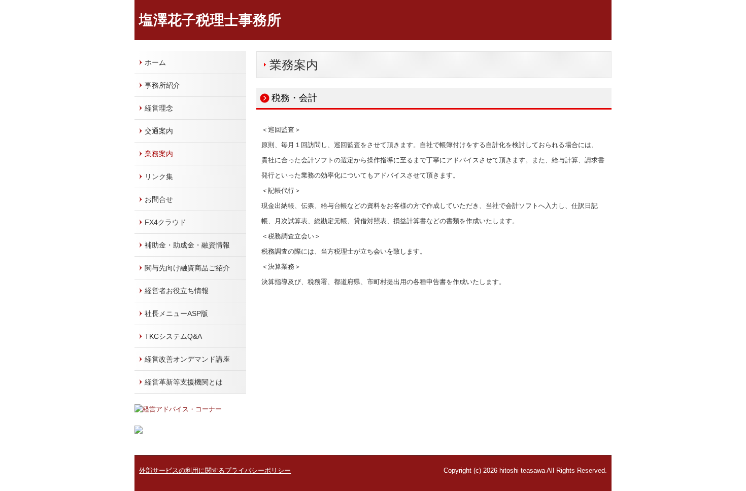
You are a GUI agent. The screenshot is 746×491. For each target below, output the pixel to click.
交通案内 (159, 131)
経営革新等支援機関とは (184, 382)
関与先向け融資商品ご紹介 (187, 268)
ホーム (155, 62)
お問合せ (159, 199)
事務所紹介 (162, 85)
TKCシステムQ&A (173, 336)
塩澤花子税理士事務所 (210, 20)
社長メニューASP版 (176, 313)
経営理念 (159, 108)
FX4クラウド (165, 222)
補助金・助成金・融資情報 (187, 245)
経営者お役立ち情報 (177, 291)
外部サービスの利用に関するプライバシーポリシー (215, 470)
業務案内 (159, 154)
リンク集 (159, 176)
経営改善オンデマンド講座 (187, 359)
